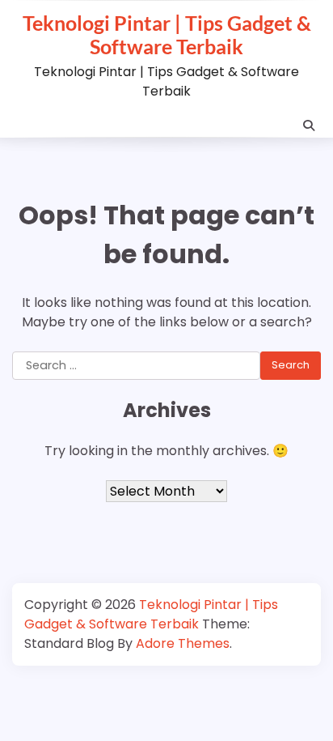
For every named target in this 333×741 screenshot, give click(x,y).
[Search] (309, 125)
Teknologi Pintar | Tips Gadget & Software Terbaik (167, 34)
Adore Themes (183, 643)
